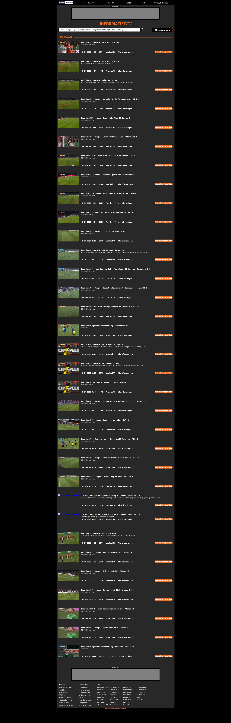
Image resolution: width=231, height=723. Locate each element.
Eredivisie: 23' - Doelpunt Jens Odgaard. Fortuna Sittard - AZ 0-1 (108, 193)
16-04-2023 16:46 (88, 354)
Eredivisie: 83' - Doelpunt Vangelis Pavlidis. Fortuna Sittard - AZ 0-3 (110, 99)
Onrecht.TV (127, 695)
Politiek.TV (127, 700)
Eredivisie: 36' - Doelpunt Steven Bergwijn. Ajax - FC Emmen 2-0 (108, 174)
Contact (141, 3)
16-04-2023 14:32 (88, 543)
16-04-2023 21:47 (88, 127)
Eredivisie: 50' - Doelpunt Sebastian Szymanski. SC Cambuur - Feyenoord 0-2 (114, 288)
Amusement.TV (102, 687)
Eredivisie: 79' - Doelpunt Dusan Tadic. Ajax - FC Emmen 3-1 (106, 118)
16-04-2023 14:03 (88, 562)
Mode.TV (113, 702)
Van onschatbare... (84, 705)
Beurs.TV (100, 690)
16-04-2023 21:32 (88, 146)
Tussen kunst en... (84, 700)
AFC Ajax (62, 695)
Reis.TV (126, 702)
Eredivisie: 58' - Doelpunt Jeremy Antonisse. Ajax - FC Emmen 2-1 (109, 137)
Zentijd (80, 698)
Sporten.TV (141, 692)
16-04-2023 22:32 (88, 52)
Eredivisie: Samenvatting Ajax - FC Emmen (99, 80)
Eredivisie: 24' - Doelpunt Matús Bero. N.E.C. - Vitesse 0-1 (105, 628)
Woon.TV (140, 700)
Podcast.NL (127, 3)
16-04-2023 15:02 (88, 519)
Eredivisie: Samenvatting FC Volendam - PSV (100, 363)
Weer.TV (139, 697)
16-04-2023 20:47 (88, 184)
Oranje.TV (126, 697)
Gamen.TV (100, 697)
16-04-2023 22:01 (88, 109)
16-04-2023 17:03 (88, 335)
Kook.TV (113, 695)
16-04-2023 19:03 (88, 260)
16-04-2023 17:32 (88, 316)
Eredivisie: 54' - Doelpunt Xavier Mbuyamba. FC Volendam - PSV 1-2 (109, 439)
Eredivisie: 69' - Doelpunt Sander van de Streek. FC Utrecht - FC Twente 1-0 (113, 401)
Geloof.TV (100, 700)
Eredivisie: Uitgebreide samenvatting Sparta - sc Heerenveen (107, 646)
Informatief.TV (102, 705)
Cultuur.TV (101, 692)
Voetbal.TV (110, 52)
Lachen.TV (113, 697)
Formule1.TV (101, 695)
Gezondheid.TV (102, 702)
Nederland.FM (88, 3)
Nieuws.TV (127, 692)
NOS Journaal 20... (84, 692)
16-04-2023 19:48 (88, 241)
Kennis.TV (113, 690)
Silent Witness (64, 703)
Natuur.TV (127, 687)
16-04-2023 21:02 (88, 165)
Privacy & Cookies (161, 3)
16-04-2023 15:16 (88, 486)
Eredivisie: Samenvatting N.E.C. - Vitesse (98, 533)
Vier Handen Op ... (84, 695)
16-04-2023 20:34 (88, 203)
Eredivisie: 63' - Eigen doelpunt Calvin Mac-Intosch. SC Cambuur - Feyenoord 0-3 (115, 269)
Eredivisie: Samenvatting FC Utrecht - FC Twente (102, 344)
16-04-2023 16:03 (88, 429)
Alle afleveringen (125, 52)
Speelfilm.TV (141, 687)
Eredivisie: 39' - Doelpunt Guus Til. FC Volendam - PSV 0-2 (105, 231)
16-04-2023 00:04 (88, 656)
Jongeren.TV (114, 687)
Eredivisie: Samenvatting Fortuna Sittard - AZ (100, 42)
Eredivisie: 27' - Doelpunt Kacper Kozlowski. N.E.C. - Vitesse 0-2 (107, 609)
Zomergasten (82, 703)
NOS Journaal (64, 692)
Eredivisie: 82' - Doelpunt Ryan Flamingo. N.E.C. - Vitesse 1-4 (106, 552)
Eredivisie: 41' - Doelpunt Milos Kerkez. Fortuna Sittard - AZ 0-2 (108, 156)
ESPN (101, 52)
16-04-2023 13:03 (88, 618)
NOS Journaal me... (66, 687)
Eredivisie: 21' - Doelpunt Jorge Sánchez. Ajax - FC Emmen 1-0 (107, 212)
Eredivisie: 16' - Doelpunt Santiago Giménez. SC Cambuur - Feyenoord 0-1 (112, 307)
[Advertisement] (115, 13)
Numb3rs (62, 690)
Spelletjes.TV (141, 690)
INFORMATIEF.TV (116, 24)
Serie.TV (126, 705)
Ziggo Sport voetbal (66, 698)
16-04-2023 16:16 (88, 392)
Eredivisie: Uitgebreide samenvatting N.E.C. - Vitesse (103, 382)
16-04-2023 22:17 (88, 71)
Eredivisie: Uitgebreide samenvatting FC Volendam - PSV (105, 325)
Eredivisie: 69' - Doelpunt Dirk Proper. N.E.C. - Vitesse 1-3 (105, 571)
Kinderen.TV (114, 692)
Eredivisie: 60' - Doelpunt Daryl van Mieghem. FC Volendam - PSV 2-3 (110, 458)
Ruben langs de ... (84, 690)
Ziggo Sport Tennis (66, 705)
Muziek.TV (113, 705)
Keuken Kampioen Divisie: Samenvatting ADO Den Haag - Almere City (111, 495)
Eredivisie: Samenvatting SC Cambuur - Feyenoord (102, 250)
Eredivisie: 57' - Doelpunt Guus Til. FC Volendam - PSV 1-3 (105, 420)
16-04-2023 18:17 (88, 278)
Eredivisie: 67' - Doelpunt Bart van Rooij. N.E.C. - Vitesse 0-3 (106, 590)
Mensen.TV (114, 700)
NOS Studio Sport (65, 700)
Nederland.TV (108, 3)
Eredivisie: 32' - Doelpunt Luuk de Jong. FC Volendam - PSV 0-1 (107, 477)
